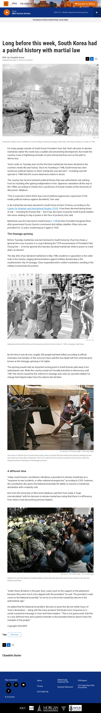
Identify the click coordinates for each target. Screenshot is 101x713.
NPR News (14, 635)
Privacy (40, 686)
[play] (7, 12)
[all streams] (97, 12)
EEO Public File (42, 692)
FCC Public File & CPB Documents (86, 686)
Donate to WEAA (86, 3)
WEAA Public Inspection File (63, 681)
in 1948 (54, 221)
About (39, 681)
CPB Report (82, 681)
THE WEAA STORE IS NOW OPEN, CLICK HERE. (50, 20)
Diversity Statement (65, 687)
